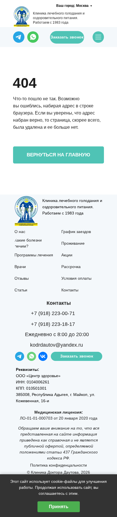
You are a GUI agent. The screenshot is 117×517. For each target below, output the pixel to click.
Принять (58, 506)
